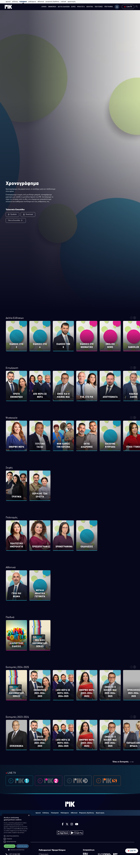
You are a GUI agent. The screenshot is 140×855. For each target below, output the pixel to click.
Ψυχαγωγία (11, 418)
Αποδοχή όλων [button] (9, 846)
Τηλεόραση (55, 813)
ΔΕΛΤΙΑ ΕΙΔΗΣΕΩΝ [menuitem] (64, 7)
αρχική (8, 1)
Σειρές (9, 468)
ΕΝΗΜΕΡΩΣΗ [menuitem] (52, 7)
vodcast (63, 1)
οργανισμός (72, 1)
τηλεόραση (23, 1)
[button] (5, 836)
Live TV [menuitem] (129, 6)
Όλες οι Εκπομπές (121, 762)
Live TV (133, 851)
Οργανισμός (100, 813)
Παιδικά (10, 617)
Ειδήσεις (46, 813)
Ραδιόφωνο (65, 813)
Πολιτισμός (12, 517)
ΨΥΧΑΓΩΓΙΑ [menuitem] (81, 7)
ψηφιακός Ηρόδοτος (52, 1)
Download (29, 214)
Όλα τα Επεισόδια (14, 220)
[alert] (16, 833)
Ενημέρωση (12, 368)
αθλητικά (41, 1)
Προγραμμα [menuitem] (108, 7)
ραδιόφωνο (32, 1)
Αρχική (38, 813)
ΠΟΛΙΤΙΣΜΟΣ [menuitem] (99, 7)
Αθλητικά (11, 567)
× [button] (29, 815)
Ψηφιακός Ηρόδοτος (86, 813)
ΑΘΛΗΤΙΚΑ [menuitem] (89, 7)
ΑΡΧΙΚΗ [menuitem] (44, 7)
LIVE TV (12, 773)
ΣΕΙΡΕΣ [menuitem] (73, 7)
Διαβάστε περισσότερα (18, 832)
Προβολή (13, 214)
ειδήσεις (15, 1)
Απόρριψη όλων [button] (22, 846)
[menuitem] (137, 6)
